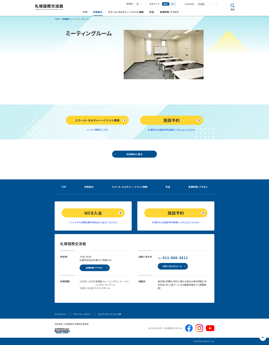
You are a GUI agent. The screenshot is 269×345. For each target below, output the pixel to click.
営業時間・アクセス (198, 186)
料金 (168, 186)
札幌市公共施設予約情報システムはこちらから (171, 129)
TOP (57, 19)
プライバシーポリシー (82, 314)
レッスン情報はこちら (97, 129)
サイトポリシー (61, 314)
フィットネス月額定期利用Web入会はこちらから (93, 222)
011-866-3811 (175, 257)
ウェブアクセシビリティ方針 (110, 314)
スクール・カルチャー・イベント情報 (130, 186)
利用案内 (66, 19)
